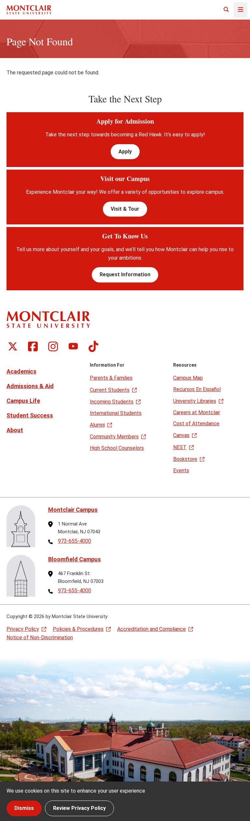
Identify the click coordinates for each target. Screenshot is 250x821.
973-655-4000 (74, 541)
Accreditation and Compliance (151, 629)
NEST (180, 447)
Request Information (125, 274)
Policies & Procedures (78, 629)
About (15, 430)
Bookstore (185, 459)
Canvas (181, 435)
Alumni (97, 425)
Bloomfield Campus (74, 559)
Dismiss (24, 808)
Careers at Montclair (196, 412)
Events (181, 470)
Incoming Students (111, 402)
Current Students (110, 390)
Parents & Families (111, 378)
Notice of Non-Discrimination (40, 637)
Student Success (30, 415)
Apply (125, 151)
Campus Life (23, 400)
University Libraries (194, 401)
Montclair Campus (73, 509)
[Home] (29, 9)
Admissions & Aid (30, 386)
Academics (21, 371)
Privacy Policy (23, 629)
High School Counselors (117, 448)
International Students (116, 413)
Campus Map (188, 378)
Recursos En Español (197, 389)
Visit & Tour (125, 209)
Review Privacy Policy (79, 808)
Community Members (114, 436)
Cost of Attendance (196, 423)
